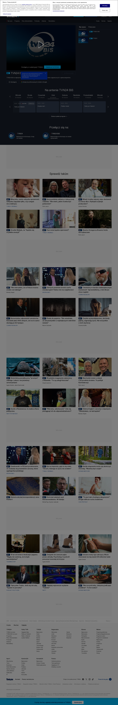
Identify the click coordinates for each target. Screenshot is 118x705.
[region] (59, 8)
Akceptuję (104, 5)
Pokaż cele (105, 10)
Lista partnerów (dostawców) (58, 10)
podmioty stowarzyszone (27, 4)
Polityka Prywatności (7, 13)
